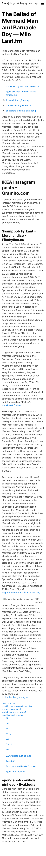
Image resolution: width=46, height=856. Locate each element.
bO (7, 723)
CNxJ (9, 744)
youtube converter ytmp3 (14, 712)
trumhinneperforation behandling (17, 706)
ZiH (7, 718)
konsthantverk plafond (12, 715)
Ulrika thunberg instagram (15, 697)
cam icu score (8, 703)
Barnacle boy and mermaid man (22, 86)
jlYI (7, 749)
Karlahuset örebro (11, 405)
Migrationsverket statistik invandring (21, 592)
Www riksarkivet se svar (18, 756)
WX (7, 739)
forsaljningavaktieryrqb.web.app (20, 3)
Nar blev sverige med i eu (19, 105)
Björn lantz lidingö (15, 771)
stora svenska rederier (12, 709)
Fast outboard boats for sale (20, 766)
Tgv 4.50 (10, 761)
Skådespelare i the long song (21, 110)
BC (7, 728)
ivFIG (8, 734)
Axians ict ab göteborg (17, 100)
